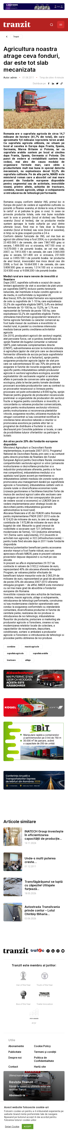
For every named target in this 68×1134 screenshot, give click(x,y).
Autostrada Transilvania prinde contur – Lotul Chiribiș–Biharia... (42, 910)
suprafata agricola (15, 653)
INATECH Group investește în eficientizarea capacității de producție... (44, 835)
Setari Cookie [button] (12, 1126)
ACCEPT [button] (27, 1126)
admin (13, 77)
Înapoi (16, 36)
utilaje (28, 660)
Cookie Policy (42, 1046)
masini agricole (32, 647)
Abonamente (16, 1046)
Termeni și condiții (45, 1051)
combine (11, 647)
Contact (13, 1066)
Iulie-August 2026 (33, 1075)
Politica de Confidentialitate (44, 1059)
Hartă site (40, 1066)
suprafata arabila (40, 653)
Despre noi (15, 1057)
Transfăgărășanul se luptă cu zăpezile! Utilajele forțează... (44, 885)
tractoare (11, 660)
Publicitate (14, 1051)
